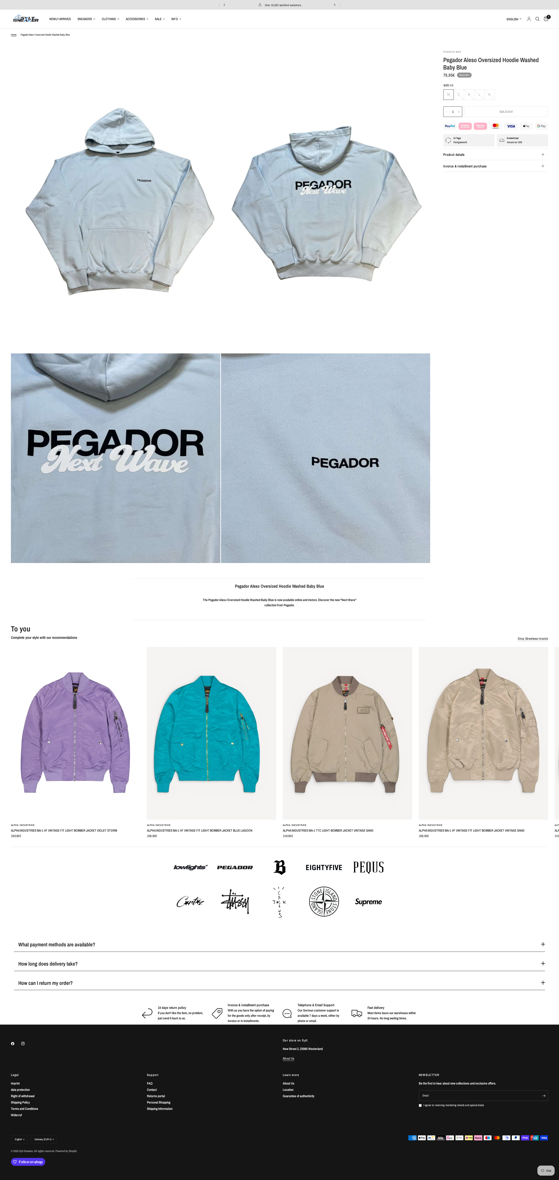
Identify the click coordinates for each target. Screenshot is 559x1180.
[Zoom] (211, 59)
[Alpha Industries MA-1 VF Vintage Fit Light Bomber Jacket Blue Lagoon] (211, 733)
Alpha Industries (23, 825)
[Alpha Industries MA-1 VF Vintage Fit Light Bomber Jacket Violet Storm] (75, 733)
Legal (15, 1074)
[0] (545, 19)
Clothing (109, 19)
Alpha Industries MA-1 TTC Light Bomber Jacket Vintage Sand (328, 830)
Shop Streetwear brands (533, 638)
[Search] (537, 19)
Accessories (135, 19)
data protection (20, 1089)
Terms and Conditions (24, 1108)
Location (288, 1089)
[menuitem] (60, 19)
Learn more (291, 1074)
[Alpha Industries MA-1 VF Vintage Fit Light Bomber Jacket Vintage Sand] (483, 733)
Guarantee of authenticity (298, 1096)
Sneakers (85, 19)
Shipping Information (160, 1108)
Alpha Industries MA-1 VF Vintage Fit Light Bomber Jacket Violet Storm (64, 830)
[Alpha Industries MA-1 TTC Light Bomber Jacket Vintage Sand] (347, 733)
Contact (152, 1089)
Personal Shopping (158, 1102)
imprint (15, 1083)
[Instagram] (26, 1043)
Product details (454, 154)
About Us (288, 1083)
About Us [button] (288, 1058)
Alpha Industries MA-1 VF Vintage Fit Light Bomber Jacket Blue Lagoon (199, 830)
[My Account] (529, 19)
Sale (158, 19)
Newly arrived (60, 19)
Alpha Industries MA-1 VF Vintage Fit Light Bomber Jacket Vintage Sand (471, 830)
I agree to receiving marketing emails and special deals (453, 1105)
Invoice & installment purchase (465, 166)
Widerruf (16, 1115)
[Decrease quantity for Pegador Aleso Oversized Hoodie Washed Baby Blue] (446, 112)
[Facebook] (16, 1043)
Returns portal (156, 1096)
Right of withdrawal (23, 1096)
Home (13, 34)
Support (153, 1074)
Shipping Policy (20, 1102)
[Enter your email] (543, 1095)
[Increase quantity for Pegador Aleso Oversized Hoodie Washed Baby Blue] (458, 112)
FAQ (150, 1083)
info (174, 19)
